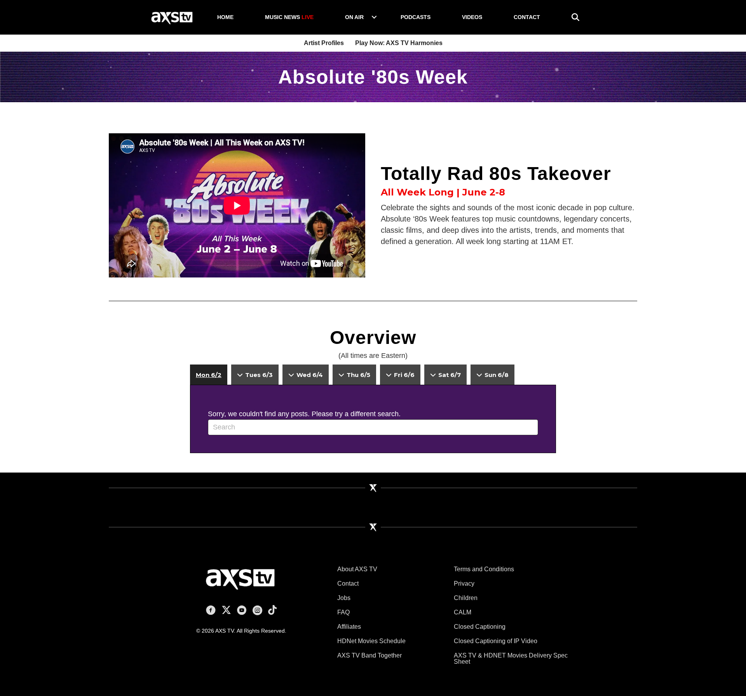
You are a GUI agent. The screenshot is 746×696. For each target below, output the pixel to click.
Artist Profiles (324, 43)
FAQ (343, 612)
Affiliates (349, 626)
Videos (472, 17)
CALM (462, 612)
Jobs (343, 598)
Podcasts (416, 17)
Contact (527, 17)
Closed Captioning (479, 626)
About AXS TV (357, 569)
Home (225, 17)
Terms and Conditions (484, 569)
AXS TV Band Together (369, 655)
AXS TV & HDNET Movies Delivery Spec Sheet (511, 658)
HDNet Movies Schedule (371, 641)
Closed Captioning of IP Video (495, 641)
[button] (374, 17)
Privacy (464, 583)
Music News (289, 17)
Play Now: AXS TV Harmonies (399, 43)
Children (466, 598)
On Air (354, 17)
